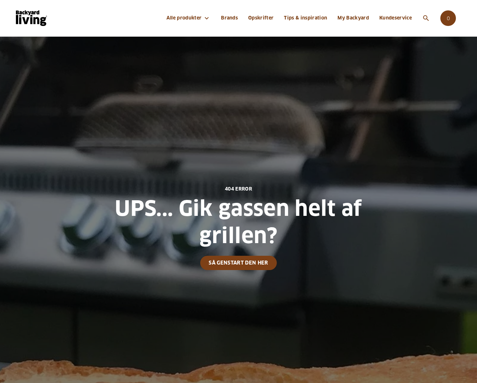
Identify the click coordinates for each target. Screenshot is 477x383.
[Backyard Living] (31, 18)
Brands (229, 18)
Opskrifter (261, 18)
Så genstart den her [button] (238, 263)
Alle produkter (188, 18)
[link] (448, 18)
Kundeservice (395, 18)
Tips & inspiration (305, 18)
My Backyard (353, 18)
